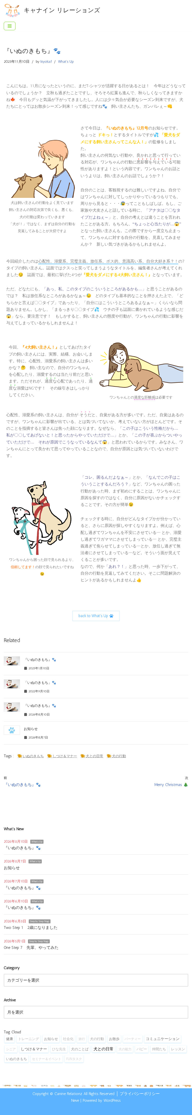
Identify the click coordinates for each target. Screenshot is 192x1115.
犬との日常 (94, 756)
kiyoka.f (46, 61)
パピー (141, 1049)
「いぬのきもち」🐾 (40, 683)
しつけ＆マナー (64, 756)
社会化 (68, 1039)
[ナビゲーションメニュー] (10, 26)
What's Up (66, 61)
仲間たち (159, 1049)
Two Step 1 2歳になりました (31, 927)
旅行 (81, 1039)
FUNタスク (74, 1059)
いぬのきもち (33, 756)
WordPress (112, 1100)
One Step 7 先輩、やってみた (31, 947)
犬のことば (79, 1049)
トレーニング (28, 1039)
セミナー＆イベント (46, 1059)
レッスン (178, 1049)
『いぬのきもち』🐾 (40, 660)
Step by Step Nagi (39, 921)
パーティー (132, 1039)
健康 (9, 1039)
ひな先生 (59, 1049)
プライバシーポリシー (140, 1093)
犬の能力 (125, 1049)
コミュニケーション (163, 1039)
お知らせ (31, 729)
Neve (75, 1100)
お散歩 (114, 1039)
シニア (11, 1049)
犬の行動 (119, 756)
